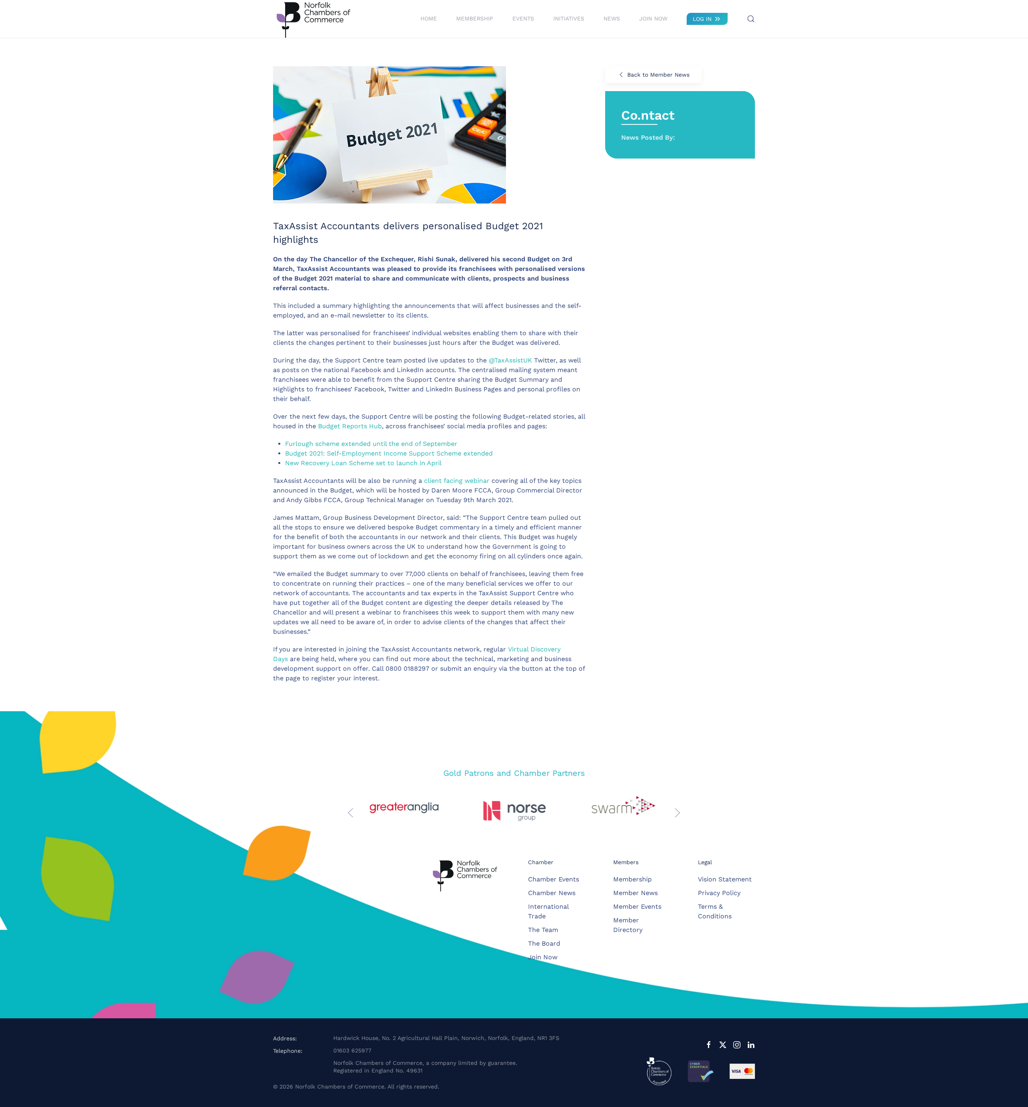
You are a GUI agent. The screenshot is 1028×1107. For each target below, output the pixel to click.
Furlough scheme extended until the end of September (371, 444)
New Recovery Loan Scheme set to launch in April (363, 463)
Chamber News (551, 893)
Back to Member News (658, 74)
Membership (632, 879)
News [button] (612, 18)
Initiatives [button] (568, 18)
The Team (543, 930)
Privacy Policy (719, 893)
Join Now (653, 18)
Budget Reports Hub (350, 426)
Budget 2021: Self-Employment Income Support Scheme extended (389, 453)
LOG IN (702, 19)
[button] (751, 19)
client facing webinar (457, 480)
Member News (635, 893)
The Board (544, 943)
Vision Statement (725, 879)
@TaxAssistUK (510, 360)
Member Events (637, 906)
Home (428, 18)
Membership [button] (474, 18)
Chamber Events (553, 879)
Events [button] (523, 18)
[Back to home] (313, 19)
